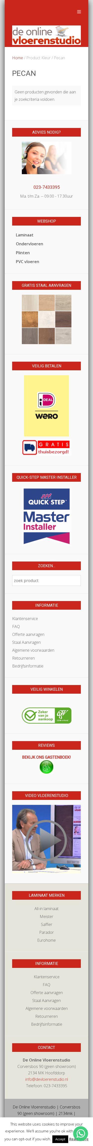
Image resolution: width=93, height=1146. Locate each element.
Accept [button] (60, 1139)
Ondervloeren (29, 244)
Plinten (23, 252)
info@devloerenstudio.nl (46, 1079)
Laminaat (24, 235)
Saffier (46, 924)
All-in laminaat (46, 908)
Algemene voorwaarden (33, 650)
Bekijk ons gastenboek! (46, 757)
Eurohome (46, 940)
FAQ (16, 626)
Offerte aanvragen (28, 634)
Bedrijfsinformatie (27, 666)
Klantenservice (25, 618)
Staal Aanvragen (26, 642)
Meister (46, 916)
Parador (46, 932)
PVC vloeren (27, 261)
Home (17, 58)
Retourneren (23, 658)
